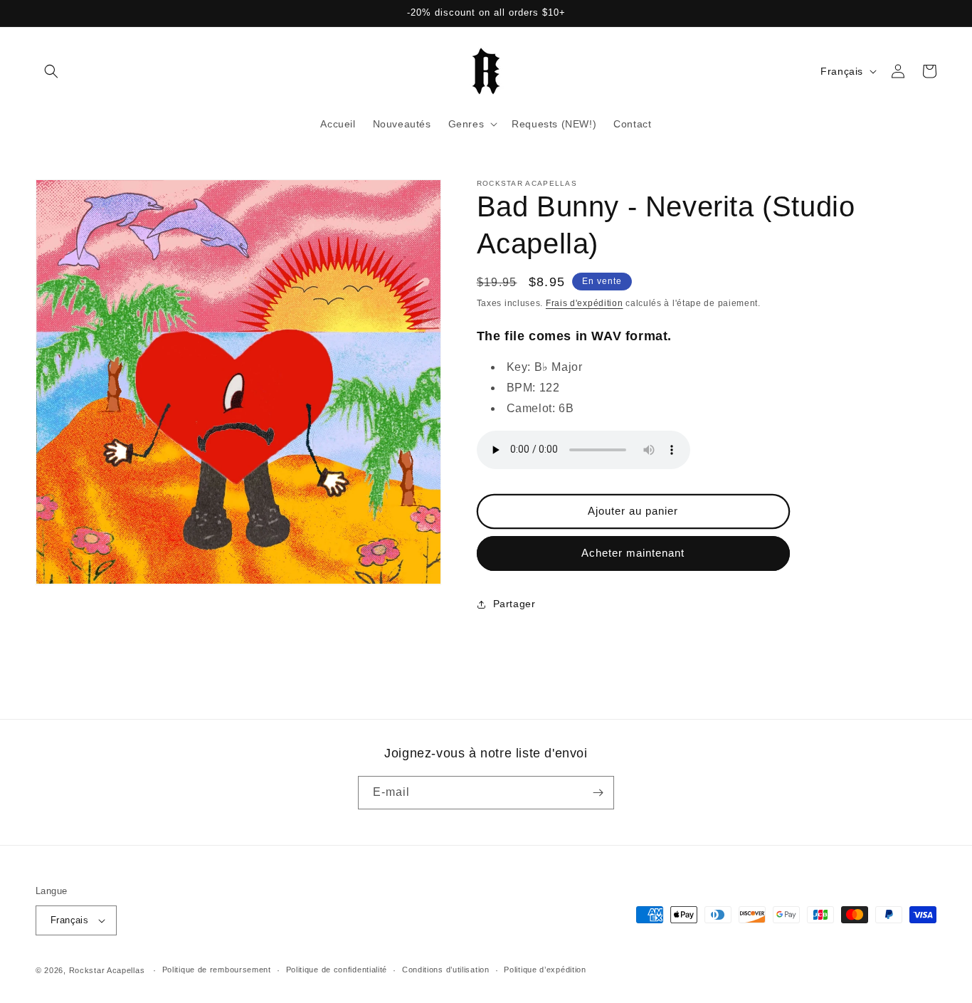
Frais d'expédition (584, 303)
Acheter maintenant (633, 553)
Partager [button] (514, 603)
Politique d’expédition (545, 969)
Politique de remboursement (216, 969)
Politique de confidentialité (337, 969)
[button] (51, 71)
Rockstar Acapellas (107, 970)
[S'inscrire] (597, 792)
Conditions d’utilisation (446, 969)
